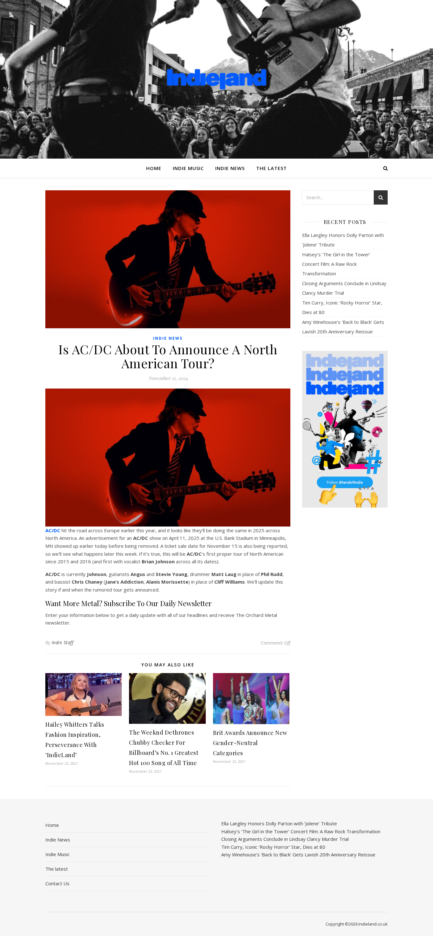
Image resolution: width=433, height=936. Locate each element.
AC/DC (52, 530)
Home (153, 168)
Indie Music (188, 168)
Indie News (230, 168)
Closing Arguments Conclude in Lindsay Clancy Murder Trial (285, 839)
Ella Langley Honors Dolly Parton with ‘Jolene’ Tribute (279, 823)
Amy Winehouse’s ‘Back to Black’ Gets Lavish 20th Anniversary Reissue (298, 854)
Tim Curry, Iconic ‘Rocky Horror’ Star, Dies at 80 (273, 847)
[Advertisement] (345, 612)
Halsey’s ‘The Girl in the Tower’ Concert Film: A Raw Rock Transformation (336, 264)
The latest (271, 168)
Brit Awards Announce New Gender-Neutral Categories (250, 743)
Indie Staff (63, 642)
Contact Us (57, 883)
